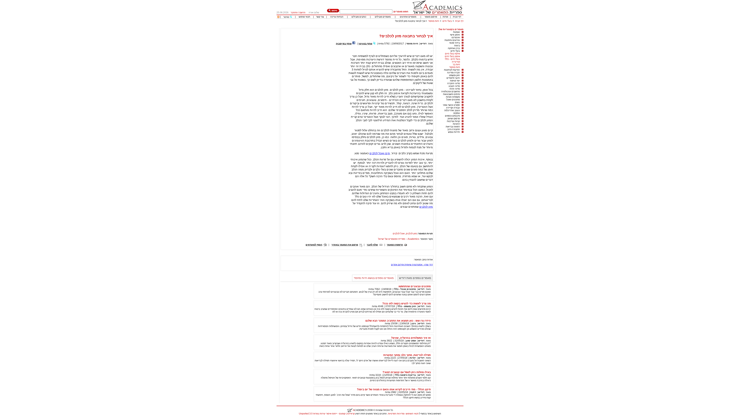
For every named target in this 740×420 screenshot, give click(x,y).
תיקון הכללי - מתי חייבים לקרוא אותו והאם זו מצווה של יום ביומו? (394, 389)
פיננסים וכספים (452, 115)
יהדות (413, 357)
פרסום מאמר (431, 16)
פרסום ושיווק (454, 118)
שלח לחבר (372, 244)
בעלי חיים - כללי (452, 59)
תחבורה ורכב (453, 129)
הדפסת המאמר (395, 244)
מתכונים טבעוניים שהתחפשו (415, 286)
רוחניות (456, 124)
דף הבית (457, 16)
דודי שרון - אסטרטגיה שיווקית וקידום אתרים (412, 264)
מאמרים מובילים (383, 16)
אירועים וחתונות (452, 40)
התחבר (294, 12)
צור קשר (320, 16)
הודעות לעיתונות (452, 70)
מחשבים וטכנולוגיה (450, 91)
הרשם (302, 12)
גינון (413, 323)
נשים (457, 102)
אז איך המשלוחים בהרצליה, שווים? (411, 337)
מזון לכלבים (426, 206)
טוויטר (286, 17)
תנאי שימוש (304, 16)
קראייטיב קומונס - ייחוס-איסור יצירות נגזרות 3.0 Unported (327, 413)
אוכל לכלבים (399, 233)
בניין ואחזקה (454, 48)
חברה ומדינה (453, 72)
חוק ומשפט (454, 75)
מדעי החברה (453, 83)
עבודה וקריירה (453, 107)
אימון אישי (455, 34)
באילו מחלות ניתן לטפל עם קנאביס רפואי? (407, 372)
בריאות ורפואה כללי (405, 375)
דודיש (423, 43)
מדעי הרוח (455, 88)
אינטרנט (456, 37)
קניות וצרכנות (453, 121)
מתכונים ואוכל (453, 99)
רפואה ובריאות (453, 126)
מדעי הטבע (454, 86)
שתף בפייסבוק (344, 43)
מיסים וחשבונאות (451, 94)
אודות (445, 16)
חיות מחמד (433, 21)
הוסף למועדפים (314, 244)
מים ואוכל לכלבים (379, 153)
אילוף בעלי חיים (452, 53)
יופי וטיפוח (455, 80)
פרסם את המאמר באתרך (344, 244)
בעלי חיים (447, 21)
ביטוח (457, 45)
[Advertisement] (393, 26)
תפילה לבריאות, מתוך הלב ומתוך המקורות (407, 355)
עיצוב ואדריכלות (452, 110)
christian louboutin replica (15, 418)
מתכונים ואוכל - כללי (405, 289)
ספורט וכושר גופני (451, 105)
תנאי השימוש (412, 413)
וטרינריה (456, 61)
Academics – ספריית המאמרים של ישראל (398, 239)
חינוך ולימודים (453, 78)
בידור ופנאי (454, 42)
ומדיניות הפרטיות (396, 413)
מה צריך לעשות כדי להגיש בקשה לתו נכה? (406, 303)
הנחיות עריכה (336, 16)
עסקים (456, 113)
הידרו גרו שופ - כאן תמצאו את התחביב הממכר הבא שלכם (398, 320)
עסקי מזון (411, 340)
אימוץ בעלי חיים (452, 56)
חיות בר (456, 64)
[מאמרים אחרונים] (278, 17)
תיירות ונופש (454, 132)
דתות (413, 392)
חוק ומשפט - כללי (406, 306)
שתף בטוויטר (365, 43)
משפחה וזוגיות (453, 97)
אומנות (456, 32)
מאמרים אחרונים (408, 16)
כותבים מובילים (359, 16)
